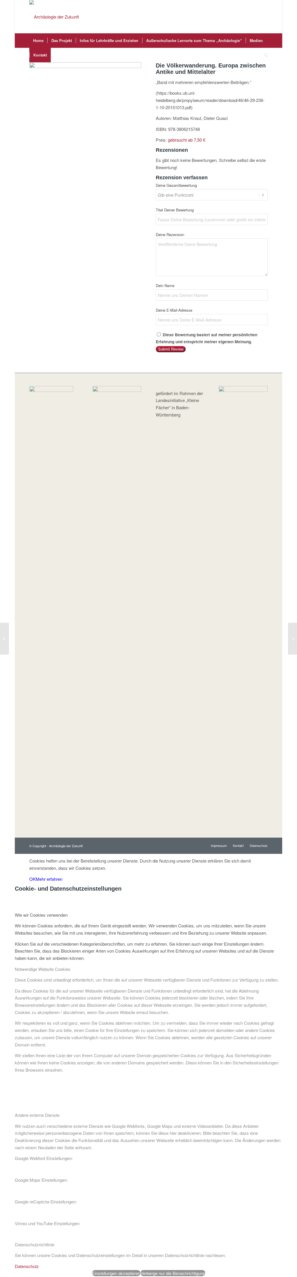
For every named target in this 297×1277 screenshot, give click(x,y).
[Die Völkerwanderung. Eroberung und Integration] (292, 639)
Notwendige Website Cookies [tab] (42, 969)
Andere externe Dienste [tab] (37, 1115)
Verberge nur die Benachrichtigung (172, 1273)
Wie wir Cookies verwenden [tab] (41, 915)
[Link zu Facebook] (246, 16)
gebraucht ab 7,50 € (186, 140)
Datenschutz (27, 1266)
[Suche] (264, 55)
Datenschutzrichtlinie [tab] (34, 1244)
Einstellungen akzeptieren (116, 1273)
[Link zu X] (254, 16)
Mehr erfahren (49, 879)
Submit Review (170, 349)
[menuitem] (38, 40)
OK (32, 879)
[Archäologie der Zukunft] (54, 16)
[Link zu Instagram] (263, 16)
